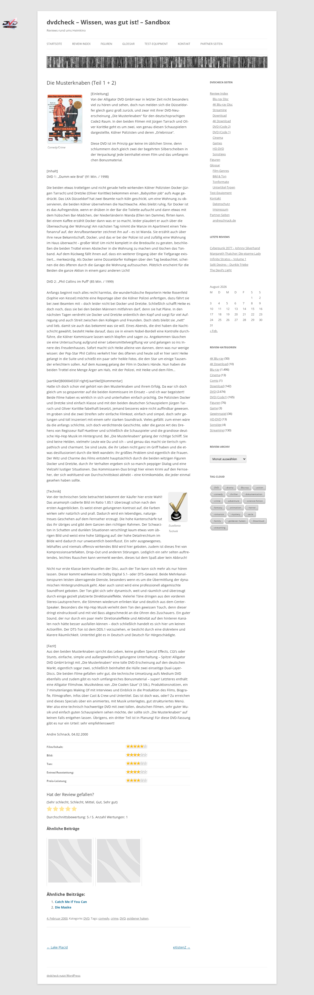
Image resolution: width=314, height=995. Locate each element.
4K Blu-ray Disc (223, 104)
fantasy (218, 507)
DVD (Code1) (218, 397)
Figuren (106, 44)
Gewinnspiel (218, 414)
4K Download (222, 121)
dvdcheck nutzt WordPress (63, 976)
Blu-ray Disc (220, 99)
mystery (235, 514)
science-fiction (255, 500)
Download (220, 115)
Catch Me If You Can (71, 902)
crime (114, 918)
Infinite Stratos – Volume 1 (228, 259)
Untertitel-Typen (224, 187)
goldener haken (137, 918)
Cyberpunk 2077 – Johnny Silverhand (235, 248)
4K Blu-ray (217, 358)
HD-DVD (218, 149)
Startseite (54, 44)
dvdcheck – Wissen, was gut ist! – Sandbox (108, 22)
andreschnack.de (224, 220)
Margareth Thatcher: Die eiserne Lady (235, 253)
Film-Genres (221, 171)
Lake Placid (57, 947)
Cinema (218, 138)
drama (230, 487)
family (217, 520)
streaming (219, 527)
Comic (214, 380)
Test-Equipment (156, 44)
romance (219, 514)
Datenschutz (221, 204)
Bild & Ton (219, 176)
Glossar (128, 44)
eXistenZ (181, 947)
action (259, 487)
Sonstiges (219, 154)
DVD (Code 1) (222, 132)
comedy (103, 918)
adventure (233, 500)
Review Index (81, 44)
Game (214, 408)
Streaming (220, 110)
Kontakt (184, 44)
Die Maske (63, 907)
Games (217, 143)
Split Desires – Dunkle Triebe (229, 264)
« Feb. (214, 331)
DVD (86, 918)
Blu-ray (215, 369)
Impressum (220, 209)
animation (235, 507)
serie (250, 514)
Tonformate (221, 182)
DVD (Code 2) (222, 126)
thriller (234, 494)
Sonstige (216, 425)
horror (252, 507)
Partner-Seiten (211, 44)
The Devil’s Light (221, 270)
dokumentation (253, 494)
